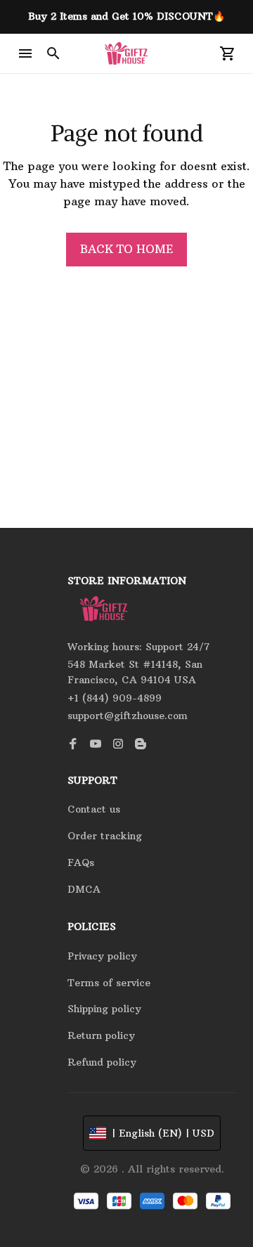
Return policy (101, 1035)
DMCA (83, 889)
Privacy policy (102, 956)
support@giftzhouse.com (127, 715)
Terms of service (108, 982)
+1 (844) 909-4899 (114, 698)
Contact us (93, 809)
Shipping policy (104, 1008)
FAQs (80, 862)
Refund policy (101, 1062)
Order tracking (104, 835)
